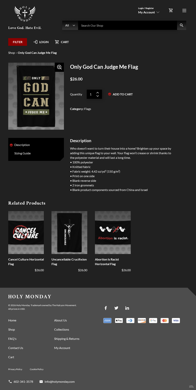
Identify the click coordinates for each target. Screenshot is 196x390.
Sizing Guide (22, 153)
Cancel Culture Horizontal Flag (26, 261)
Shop (11, 52)
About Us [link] (60, 320)
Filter (17, 42)
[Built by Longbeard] (191, 386)
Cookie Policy (36, 369)
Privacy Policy (15, 369)
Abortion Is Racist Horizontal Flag (107, 261)
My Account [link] (62, 348)
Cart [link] (11, 357)
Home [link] (12, 320)
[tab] (22, 145)
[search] (181, 25)
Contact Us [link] (15, 348)
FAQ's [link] (12, 338)
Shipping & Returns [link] (66, 338)
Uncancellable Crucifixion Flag (69, 261)
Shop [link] (11, 329)
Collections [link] (61, 329)
